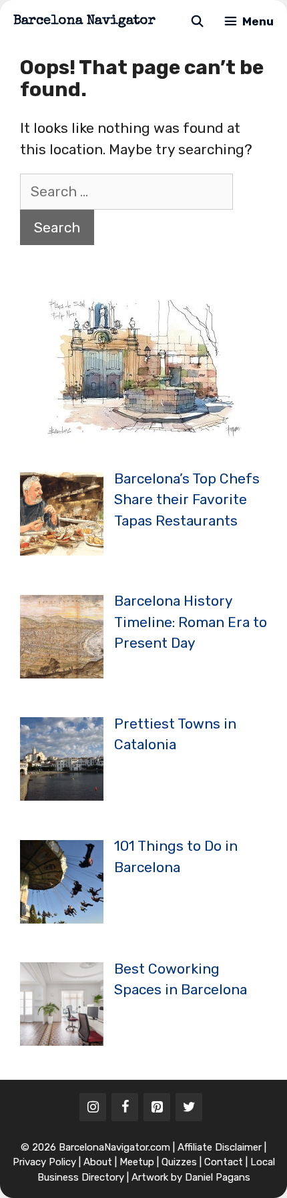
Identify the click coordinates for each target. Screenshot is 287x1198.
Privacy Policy (44, 1162)
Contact (223, 1162)
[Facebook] (124, 1107)
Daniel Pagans (217, 1177)
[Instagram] (92, 1107)
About (97, 1162)
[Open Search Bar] (197, 22)
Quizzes (179, 1162)
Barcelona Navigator (84, 21)
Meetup (136, 1162)
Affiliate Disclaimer (220, 1147)
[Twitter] (189, 1107)
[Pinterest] (157, 1107)
